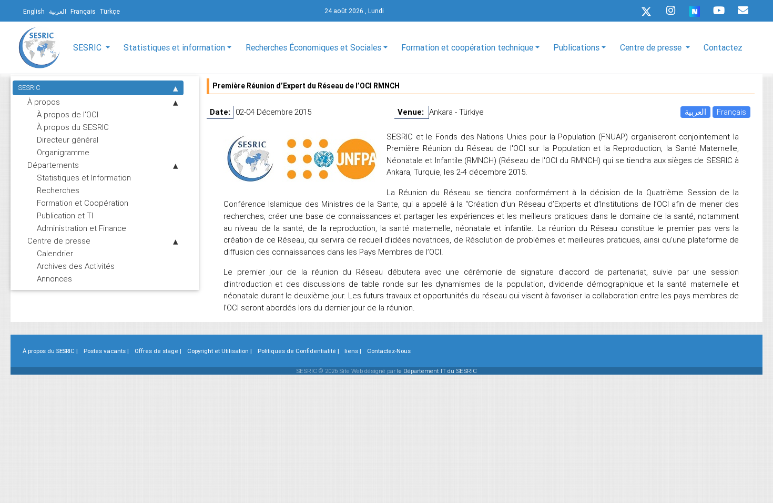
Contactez (723, 47)
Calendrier (55, 253)
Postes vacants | (106, 351)
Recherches (58, 190)
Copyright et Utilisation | (219, 351)
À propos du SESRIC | (50, 351)
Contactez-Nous (389, 351)
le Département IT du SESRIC (437, 371)
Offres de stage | (158, 351)
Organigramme (63, 152)
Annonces (54, 279)
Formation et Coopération (82, 203)
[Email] (743, 10)
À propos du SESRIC (73, 127)
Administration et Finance (81, 228)
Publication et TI (65, 215)
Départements (53, 165)
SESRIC (29, 87)
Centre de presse (58, 241)
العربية (695, 112)
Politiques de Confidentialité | (298, 351)
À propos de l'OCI (67, 114)
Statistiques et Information (84, 178)
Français (731, 112)
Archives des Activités (76, 266)
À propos (43, 102)
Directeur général (67, 140)
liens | (352, 351)
